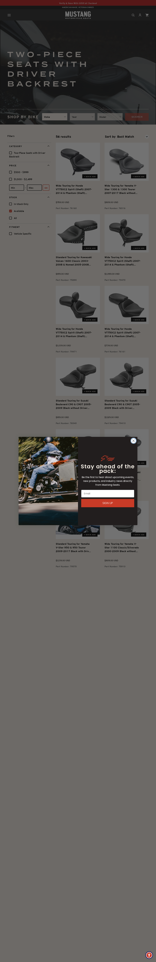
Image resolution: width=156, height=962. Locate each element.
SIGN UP (108, 503)
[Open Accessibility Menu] (149, 955)
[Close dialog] (133, 440)
